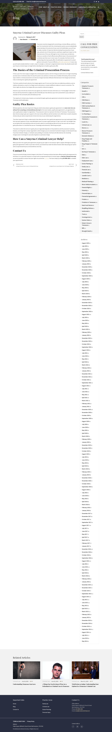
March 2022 (85, 365)
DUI (83, 149)
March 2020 (85, 436)
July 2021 (84, 389)
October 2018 (86, 484)
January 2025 (86, 264)
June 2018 (85, 495)
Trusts (84, 214)
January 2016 (86, 582)
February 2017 (86, 543)
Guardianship (85, 172)
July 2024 (84, 282)
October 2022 (86, 344)
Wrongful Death (86, 231)
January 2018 (86, 510)
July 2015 (84, 599)
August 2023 (85, 314)
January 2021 (86, 406)
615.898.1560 (85, 50)
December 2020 (86, 409)
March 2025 (85, 258)
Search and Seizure (87, 205)
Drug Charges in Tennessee (89, 144)
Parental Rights (86, 187)
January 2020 (86, 442)
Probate (84, 199)
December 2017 (86, 513)
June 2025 (85, 249)
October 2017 (86, 519)
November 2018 (86, 481)
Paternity (84, 190)
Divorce (84, 128)
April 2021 (85, 397)
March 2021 (85, 400)
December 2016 (86, 549)
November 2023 (86, 305)
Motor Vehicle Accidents (89, 184)
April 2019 (85, 466)
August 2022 (85, 350)
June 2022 (85, 356)
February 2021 (86, 403)
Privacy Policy (30, 721)
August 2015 (85, 596)
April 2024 (85, 291)
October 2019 (86, 451)
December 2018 (86, 478)
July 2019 (84, 457)
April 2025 (85, 255)
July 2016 (84, 564)
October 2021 (86, 380)
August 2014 (85, 632)
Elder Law (85, 158)
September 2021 (86, 383)
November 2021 (86, 377)
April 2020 (85, 433)
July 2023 (84, 317)
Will (83, 228)
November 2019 (86, 448)
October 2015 (86, 591)
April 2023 (85, 326)
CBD (83, 97)
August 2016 (85, 561)
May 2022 (84, 359)
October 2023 (86, 308)
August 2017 (85, 525)
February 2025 (86, 261)
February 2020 (86, 439)
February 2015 (86, 614)
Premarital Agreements (88, 196)
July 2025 (84, 246)
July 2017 (84, 528)
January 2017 (86, 546)
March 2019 (85, 469)
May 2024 (84, 288)
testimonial (85, 211)
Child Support (86, 111)
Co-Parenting (85, 114)
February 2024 (86, 296)
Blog (14, 706)
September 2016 (86, 558)
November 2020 (86, 412)
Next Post (61, 165)
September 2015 (86, 594)
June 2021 (85, 392)
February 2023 (86, 332)
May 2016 (84, 570)
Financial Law (86, 169)
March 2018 (85, 504)
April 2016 (85, 573)
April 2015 (85, 608)
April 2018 (85, 501)
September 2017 (86, 522)
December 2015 (86, 585)
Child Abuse (85, 100)
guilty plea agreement (64, 62)
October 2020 (86, 415)
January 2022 (86, 371)
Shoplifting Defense (87, 208)
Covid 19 (84, 122)
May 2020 (84, 430)
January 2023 (86, 335)
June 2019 (85, 460)
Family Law (85, 166)
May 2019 (84, 463)
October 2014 (86, 626)
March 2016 (85, 576)
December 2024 (86, 267)
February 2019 (86, 472)
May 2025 (84, 252)
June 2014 (85, 638)
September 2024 (86, 276)
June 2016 (85, 567)
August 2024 (85, 279)
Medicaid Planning (87, 181)
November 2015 (86, 588)
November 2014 (86, 623)
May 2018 (84, 498)
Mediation (85, 178)
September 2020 (86, 418)
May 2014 (84, 641)
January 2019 (86, 475)
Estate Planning (86, 164)
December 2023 (86, 302)
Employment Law (87, 161)
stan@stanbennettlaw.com (39, 1)
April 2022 (85, 362)
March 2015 (85, 611)
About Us (46, 7)
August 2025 (85, 243)
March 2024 (85, 293)
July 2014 (84, 635)
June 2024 (85, 285)
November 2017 (86, 516)
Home (40, 7)
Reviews (66, 7)
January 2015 (86, 617)
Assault (84, 91)
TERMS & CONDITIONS (19, 721)
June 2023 (85, 320)
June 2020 (85, 427)
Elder (83, 155)
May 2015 (84, 605)
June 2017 (85, 531)
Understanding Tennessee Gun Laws (24, 684)
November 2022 (86, 341)
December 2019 (86, 445)
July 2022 (84, 353)
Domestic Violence (87, 136)
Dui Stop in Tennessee (88, 152)
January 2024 (86, 299)
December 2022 (86, 338)
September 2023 (86, 311)
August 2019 (85, 454)
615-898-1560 (20, 1)
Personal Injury (86, 193)
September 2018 (86, 487)
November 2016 (86, 552)
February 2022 (86, 368)
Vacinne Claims (86, 220)
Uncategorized (86, 217)
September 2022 (86, 347)
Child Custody (86, 103)
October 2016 (86, 555)
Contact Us (92, 7)
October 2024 (86, 273)
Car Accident (85, 94)
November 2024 (86, 270)
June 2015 (85, 602)
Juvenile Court (86, 175)
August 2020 (85, 421)
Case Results (83, 7)
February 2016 (86, 579)
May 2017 (84, 534)
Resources (73, 7)
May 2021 (84, 394)
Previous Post (27, 165)
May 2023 (84, 323)
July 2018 (84, 493)
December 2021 (86, 374)
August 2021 (85, 386)
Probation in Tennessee (88, 202)
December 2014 (86, 620)
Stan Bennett (24, 39)
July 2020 (84, 424)
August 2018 (85, 490)
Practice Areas (56, 7)
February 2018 (86, 507)
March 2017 (85, 540)
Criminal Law (34, 39)
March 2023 (85, 329)
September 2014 (86, 629)
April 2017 (85, 537)
